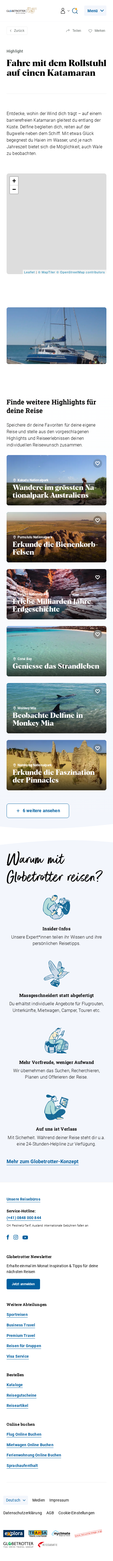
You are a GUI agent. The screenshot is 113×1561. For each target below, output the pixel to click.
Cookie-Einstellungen (76, 1513)
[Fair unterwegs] (88, 1533)
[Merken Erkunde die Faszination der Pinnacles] (97, 748)
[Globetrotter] (18, 1545)
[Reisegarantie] (47, 1545)
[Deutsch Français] (15, 1500)
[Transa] (38, 1533)
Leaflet (29, 272)
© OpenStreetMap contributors (80, 272)
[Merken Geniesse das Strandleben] (97, 634)
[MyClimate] (61, 1533)
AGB (50, 1513)
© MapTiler (46, 272)
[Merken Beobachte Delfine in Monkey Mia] (97, 691)
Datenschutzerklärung (22, 1513)
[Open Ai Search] (75, 10)
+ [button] (14, 180)
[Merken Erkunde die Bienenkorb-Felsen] (97, 520)
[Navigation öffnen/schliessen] (65, 11)
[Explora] (13, 1533)
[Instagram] (15, 1238)
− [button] (14, 189)
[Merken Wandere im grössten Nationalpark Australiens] (97, 463)
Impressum (59, 1500)
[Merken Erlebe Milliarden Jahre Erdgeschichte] (97, 577)
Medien (38, 1500)
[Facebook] (7, 1238)
